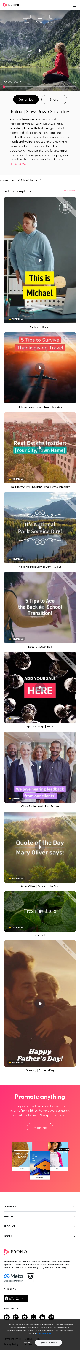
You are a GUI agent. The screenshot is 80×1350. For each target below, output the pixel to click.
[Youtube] (25, 1317)
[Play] (40, 50)
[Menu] (75, 5)
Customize (26, 99)
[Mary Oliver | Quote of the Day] (40, 847)
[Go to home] (13, 5)
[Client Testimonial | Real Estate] (40, 767)
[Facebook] (13, 1278)
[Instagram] (30, 1277)
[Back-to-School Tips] (40, 607)
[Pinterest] (51, 1317)
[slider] (4, 86)
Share (54, 99)
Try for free (40, 1128)
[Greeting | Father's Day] (40, 1003)
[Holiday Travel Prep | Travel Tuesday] (40, 367)
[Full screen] (75, 81)
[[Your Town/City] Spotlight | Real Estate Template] (40, 447)
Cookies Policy (44, 1333)
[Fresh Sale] (40, 911)
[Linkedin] (42, 1317)
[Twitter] (33, 1317)
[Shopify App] (40, 1298)
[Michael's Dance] (40, 260)
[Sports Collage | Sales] (40, 687)
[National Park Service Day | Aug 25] (40, 527)
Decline (26, 1342)
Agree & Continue (48, 1342)
